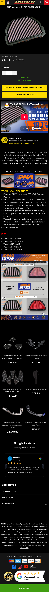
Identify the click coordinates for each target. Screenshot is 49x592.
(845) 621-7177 (14, 143)
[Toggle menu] (2, 2)
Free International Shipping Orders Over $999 (24, 88)
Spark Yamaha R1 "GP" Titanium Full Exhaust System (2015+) (12, 425)
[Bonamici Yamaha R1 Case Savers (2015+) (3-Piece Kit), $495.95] (12, 344)
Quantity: (5, 68)
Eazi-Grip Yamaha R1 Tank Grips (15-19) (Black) (12, 390)
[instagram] (20, 567)
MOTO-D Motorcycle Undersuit (36, 389)
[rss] (33, 567)
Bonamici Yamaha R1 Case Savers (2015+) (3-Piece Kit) (12, 357)
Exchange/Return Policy (24, 94)
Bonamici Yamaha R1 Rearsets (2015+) (36, 357)
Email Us (26, 143)
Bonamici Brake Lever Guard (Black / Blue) (35, 424)
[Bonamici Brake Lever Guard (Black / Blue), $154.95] (36, 411)
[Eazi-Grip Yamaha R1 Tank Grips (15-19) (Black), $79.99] (12, 377)
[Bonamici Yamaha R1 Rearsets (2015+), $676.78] (36, 344)
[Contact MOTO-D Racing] (41, 2)
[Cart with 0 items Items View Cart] (47, 2)
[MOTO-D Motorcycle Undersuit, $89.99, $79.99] (36, 377)
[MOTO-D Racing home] (24, 2)
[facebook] (14, 567)
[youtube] (26, 567)
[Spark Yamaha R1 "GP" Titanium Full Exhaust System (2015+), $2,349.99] (12, 411)
